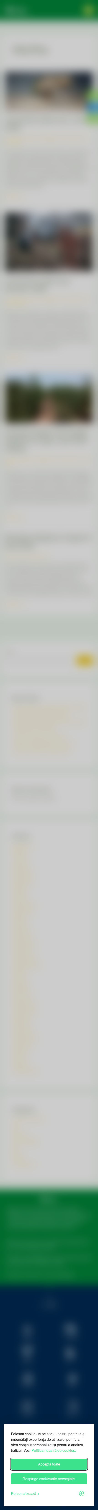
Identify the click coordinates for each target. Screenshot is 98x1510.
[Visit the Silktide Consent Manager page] (81, 1493)
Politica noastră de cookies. (53, 1450)
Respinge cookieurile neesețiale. (49, 1478)
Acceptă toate (49, 1464)
